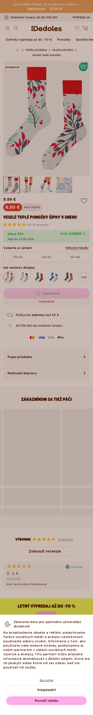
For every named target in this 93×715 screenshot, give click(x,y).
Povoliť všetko (46, 700)
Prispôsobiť (46, 690)
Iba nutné (46, 680)
